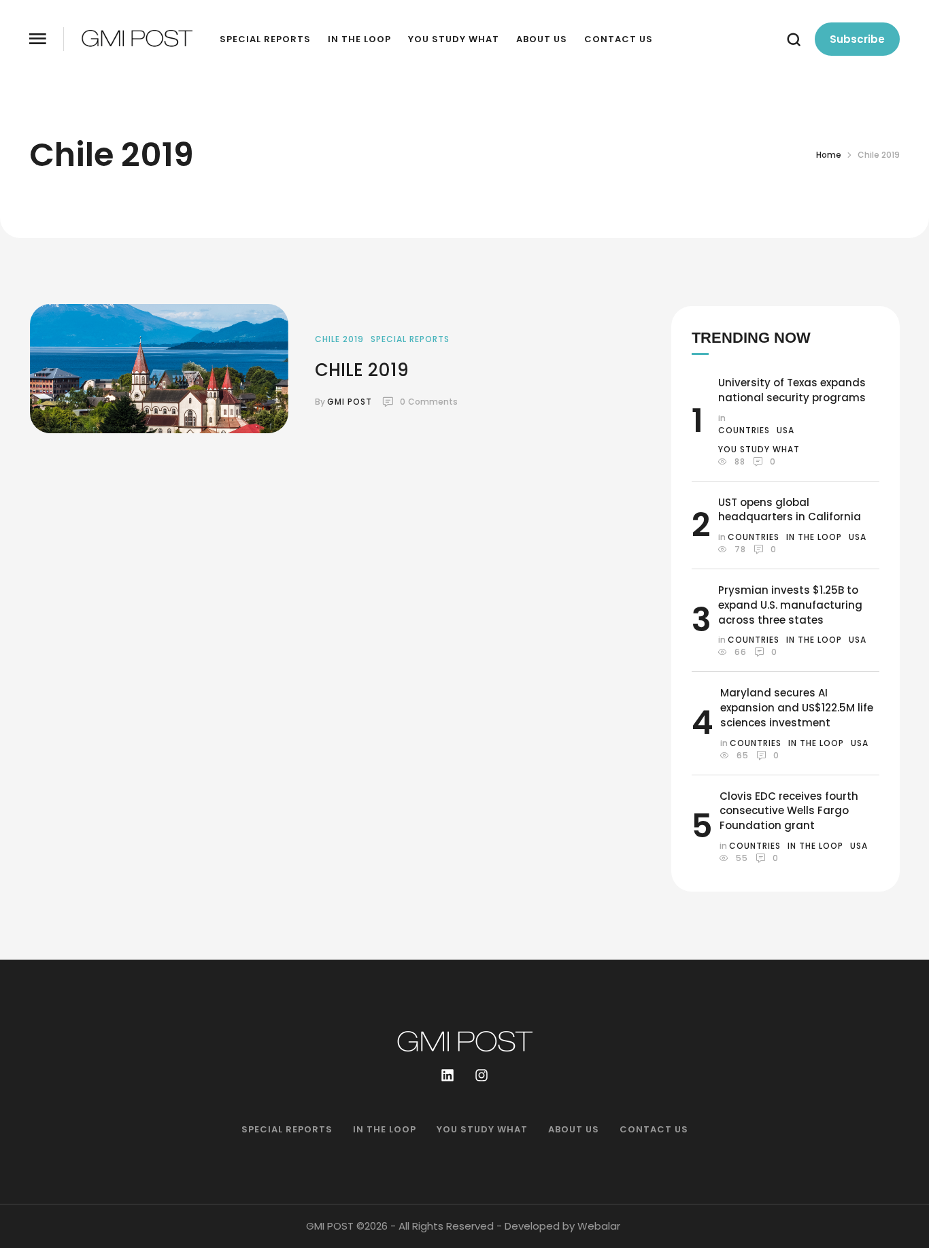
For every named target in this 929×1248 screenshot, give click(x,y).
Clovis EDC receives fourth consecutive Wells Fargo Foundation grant (789, 811)
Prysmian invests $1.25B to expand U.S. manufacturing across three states (790, 605)
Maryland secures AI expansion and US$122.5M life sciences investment (796, 708)
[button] (37, 39)
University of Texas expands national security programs (792, 390)
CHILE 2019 (362, 370)
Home (828, 155)
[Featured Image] (159, 368)
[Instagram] (481, 1075)
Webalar (598, 1226)
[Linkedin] (447, 1075)
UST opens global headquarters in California (789, 509)
